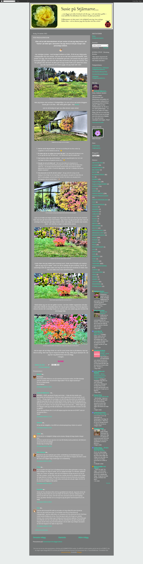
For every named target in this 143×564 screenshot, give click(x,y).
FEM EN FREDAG (44, 367)
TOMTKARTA (96, 148)
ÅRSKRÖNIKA (96, 284)
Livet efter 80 (98, 331)
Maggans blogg (99, 428)
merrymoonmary (66, 552)
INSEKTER (95, 211)
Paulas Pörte (98, 395)
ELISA (77, 104)
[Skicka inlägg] (49, 364)
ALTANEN (95, 165)
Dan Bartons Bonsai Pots (99, 71)
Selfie (94, 254)
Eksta (93, 36)
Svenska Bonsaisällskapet (100, 74)
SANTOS (95, 251)
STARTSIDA (96, 146)
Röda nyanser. (104, 292)
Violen (39, 433)
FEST (94, 202)
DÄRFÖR (95, 191)
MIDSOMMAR (96, 225)
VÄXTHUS (95, 281)
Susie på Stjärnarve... (43, 393)
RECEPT (95, 242)
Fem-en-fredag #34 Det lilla (101, 396)
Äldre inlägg (83, 537)
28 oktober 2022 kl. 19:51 (44, 461)
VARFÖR (95, 270)
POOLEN (95, 240)
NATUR (94, 237)
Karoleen (40, 489)
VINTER (94, 277)
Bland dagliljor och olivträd (100, 467)
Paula (38, 467)
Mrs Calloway (41, 452)
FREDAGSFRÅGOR (98, 204)
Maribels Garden (99, 291)
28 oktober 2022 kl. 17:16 (44, 416)
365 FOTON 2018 (97, 163)
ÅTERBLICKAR (97, 286)
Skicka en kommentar (41, 530)
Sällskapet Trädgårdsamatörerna (98, 77)
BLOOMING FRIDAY (98, 174)
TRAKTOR (95, 261)
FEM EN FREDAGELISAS (100, 199)
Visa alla (108, 483)
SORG (94, 259)
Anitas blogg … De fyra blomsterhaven (101, 448)
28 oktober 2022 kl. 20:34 (44, 483)
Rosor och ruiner (99, 310)
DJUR (94, 188)
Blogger (79, 552)
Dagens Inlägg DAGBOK (99, 184)
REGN (94, 244)
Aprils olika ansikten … (100, 450)
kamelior (94, 218)
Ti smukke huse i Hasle (100, 414)
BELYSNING (96, 170)
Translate (105, 47)
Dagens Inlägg (96, 181)
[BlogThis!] (54, 365)
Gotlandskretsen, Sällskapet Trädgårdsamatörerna (100, 68)
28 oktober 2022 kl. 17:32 (44, 427)
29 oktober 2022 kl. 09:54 (44, 502)
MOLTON (95, 228)
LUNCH (94, 221)
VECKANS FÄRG (97, 272)
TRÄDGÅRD (96, 263)
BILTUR (94, 172)
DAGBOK (95, 179)
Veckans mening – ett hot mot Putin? (104, 353)
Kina (38, 508)
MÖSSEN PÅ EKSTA (98, 235)
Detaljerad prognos (97, 38)
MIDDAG (94, 223)
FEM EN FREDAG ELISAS (100, 196)
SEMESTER (96, 256)
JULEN (94, 216)
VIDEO (94, 274)
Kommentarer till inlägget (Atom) (52, 541)
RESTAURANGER (97, 247)
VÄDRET (95, 279)
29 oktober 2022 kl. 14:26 (44, 526)
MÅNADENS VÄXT (98, 233)
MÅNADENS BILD (97, 230)
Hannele (39, 422)
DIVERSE (95, 186)
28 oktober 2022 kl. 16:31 (44, 387)
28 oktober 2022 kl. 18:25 (44, 446)
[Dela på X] (55, 365)
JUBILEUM (95, 214)
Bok (93, 177)
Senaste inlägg (39, 537)
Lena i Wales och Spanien (99, 372)
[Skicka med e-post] (52, 365)
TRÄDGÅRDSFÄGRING (99, 266)
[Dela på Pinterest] (58, 365)
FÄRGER (95, 207)
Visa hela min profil (97, 122)
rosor (93, 249)
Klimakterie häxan (99, 350)
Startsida (62, 537)
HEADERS (95, 209)
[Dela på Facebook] (57, 365)
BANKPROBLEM (97, 167)
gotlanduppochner (100, 412)
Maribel (39, 374)
